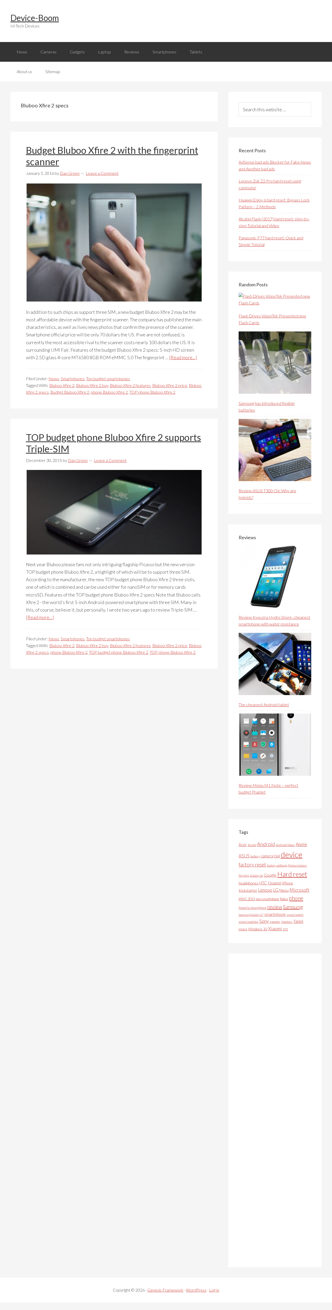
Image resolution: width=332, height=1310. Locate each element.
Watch (243, 929)
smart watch (295, 915)
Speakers (287, 921)
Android (266, 844)
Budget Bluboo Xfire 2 (69, 392)
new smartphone (267, 899)
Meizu (284, 890)
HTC (263, 883)
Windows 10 (257, 929)
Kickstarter (248, 890)
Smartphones (73, 378)
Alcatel (252, 845)
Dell (277, 856)
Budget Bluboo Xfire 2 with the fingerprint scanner (112, 155)
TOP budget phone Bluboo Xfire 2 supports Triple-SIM (113, 443)
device (291, 854)
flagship (244, 875)
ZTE (285, 929)
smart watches (249, 922)
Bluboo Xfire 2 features (130, 385)
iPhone (287, 883)
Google (270, 874)
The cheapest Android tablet (264, 704)
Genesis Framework (165, 1289)
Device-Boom (34, 18)
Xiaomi (275, 928)
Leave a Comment (102, 173)
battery (255, 856)
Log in (214, 1289)
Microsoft (299, 890)
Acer (243, 844)
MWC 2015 (247, 899)
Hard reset (292, 874)
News (54, 378)
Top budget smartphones (108, 378)
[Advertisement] (277, 1110)
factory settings (277, 865)
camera (267, 856)
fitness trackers (297, 865)
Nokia (284, 899)
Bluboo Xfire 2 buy (92, 385)
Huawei (274, 882)
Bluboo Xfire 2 (61, 385)
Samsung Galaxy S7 (251, 914)
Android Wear (285, 845)
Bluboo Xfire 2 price (169, 385)
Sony (264, 921)
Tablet (298, 921)
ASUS (244, 855)
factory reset (252, 865)
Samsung (293, 907)
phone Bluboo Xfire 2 (109, 392)
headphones (249, 883)
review (274, 907)
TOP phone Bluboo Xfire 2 (152, 392)
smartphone (275, 914)
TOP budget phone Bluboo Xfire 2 (118, 652)
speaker (275, 922)
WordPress (196, 1289)
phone (296, 898)
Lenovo (265, 890)
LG (276, 890)
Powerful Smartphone (252, 907)
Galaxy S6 (256, 875)
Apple (301, 844)
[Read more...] (183, 357)
